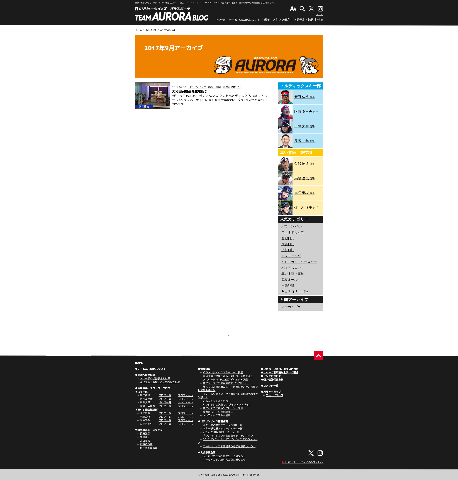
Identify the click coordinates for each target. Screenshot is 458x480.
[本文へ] (319, 14)
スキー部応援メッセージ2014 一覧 (223, 428)
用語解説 (287, 285)
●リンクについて (271, 376)
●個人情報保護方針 (272, 379)
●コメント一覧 (269, 385)
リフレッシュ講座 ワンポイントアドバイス (227, 404)
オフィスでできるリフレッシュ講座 (223, 408)
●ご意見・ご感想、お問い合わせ (279, 368)
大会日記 (287, 244)
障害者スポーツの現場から (218, 411)
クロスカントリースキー (299, 262)
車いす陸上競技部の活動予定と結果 (160, 382)
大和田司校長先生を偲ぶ (190, 91)
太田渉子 (145, 437)
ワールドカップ (292, 232)
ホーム (138, 29)
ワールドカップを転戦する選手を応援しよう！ (229, 446)
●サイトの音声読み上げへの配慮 (279, 372)
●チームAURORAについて (150, 368)
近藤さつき (146, 444)
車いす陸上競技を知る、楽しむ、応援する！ (228, 376)
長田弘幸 (145, 433)
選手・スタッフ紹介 (277, 20)
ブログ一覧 (165, 395)
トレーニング (291, 256)
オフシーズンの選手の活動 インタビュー (226, 383)
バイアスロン (291, 268)
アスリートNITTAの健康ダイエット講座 (225, 379)
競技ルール (289, 279)
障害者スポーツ (232, 87)
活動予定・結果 (304, 20)
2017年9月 (150, 29)
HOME (220, 20)
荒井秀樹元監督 (148, 447)
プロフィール (185, 395)
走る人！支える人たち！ (216, 401)
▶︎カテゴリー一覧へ (295, 291)
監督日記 (287, 250)
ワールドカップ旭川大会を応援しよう (224, 459)
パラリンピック (197, 87)
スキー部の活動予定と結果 (155, 378)
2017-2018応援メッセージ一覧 (221, 432)
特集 (320, 20)
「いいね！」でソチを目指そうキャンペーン (228, 435)
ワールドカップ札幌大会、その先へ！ (224, 456)
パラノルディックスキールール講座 (223, 372)
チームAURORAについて (244, 20)
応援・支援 (214, 87)
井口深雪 (145, 440)
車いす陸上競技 (292, 273)
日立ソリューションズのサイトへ (302, 462)
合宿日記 (287, 238)
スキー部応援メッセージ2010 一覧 (223, 425)
